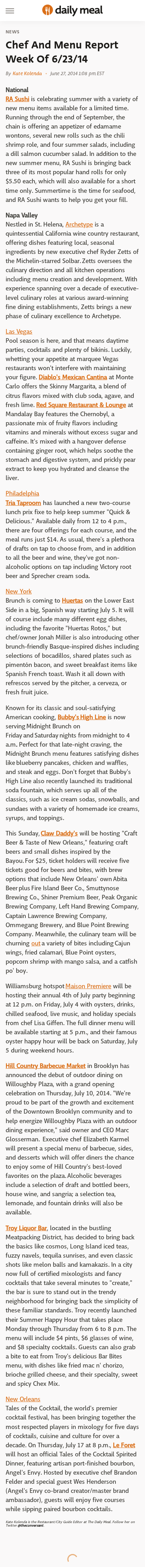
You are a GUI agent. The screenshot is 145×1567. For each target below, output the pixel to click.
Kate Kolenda (27, 73)
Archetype (79, 225)
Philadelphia (22, 494)
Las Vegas (19, 332)
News (12, 31)
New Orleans (23, 1399)
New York (19, 592)
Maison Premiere (88, 986)
